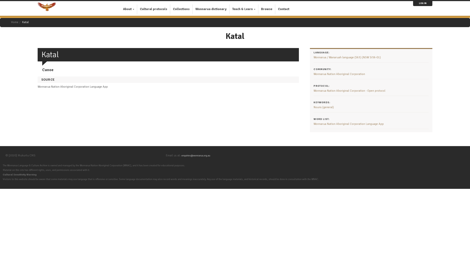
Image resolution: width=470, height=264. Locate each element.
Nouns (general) (324, 107)
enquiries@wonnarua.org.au (195, 155)
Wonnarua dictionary (211, 9)
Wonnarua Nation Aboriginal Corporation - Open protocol (349, 91)
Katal (25, 22)
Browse (266, 9)
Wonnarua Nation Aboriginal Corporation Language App (349, 124)
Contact (283, 9)
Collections (181, 9)
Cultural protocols (153, 9)
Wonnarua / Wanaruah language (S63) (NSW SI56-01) (347, 57)
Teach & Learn (243, 9)
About (127, 9)
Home (14, 22)
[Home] (48, 6)
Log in (422, 3)
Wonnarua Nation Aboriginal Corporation (339, 74)
